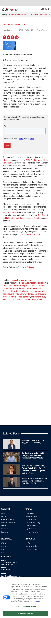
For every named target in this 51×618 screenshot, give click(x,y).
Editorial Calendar (31, 546)
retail (39, 299)
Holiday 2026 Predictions (18, 14)
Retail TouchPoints (11, 294)
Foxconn (22, 288)
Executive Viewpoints (14, 24)
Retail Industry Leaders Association (31, 291)
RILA (13, 291)
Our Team (29, 543)
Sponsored (4, 532)
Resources (4, 529)
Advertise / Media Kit (32, 549)
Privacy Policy (38, 601)
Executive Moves (31, 519)
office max (26, 299)
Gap (29, 288)
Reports (3, 549)
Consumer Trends (31, 516)
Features (4, 516)
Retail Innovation (31, 526)
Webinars (4, 543)
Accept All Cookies (25, 613)
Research (4, 546)
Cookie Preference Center (25, 606)
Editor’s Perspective (7, 519)
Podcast (3, 526)
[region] (25, 597)
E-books (3, 552)
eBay (44, 297)
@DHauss (29, 267)
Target (30, 294)
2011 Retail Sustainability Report (28, 283)
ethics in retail (15, 299)
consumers (36, 297)
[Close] (48, 580)
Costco (34, 285)
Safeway (23, 294)
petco (34, 299)
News (3, 513)
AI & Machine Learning (33, 523)
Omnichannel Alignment (33, 532)
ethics (5, 299)
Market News (30, 513)
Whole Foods (16, 297)
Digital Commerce (31, 529)
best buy (26, 297)
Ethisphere (7, 160)
